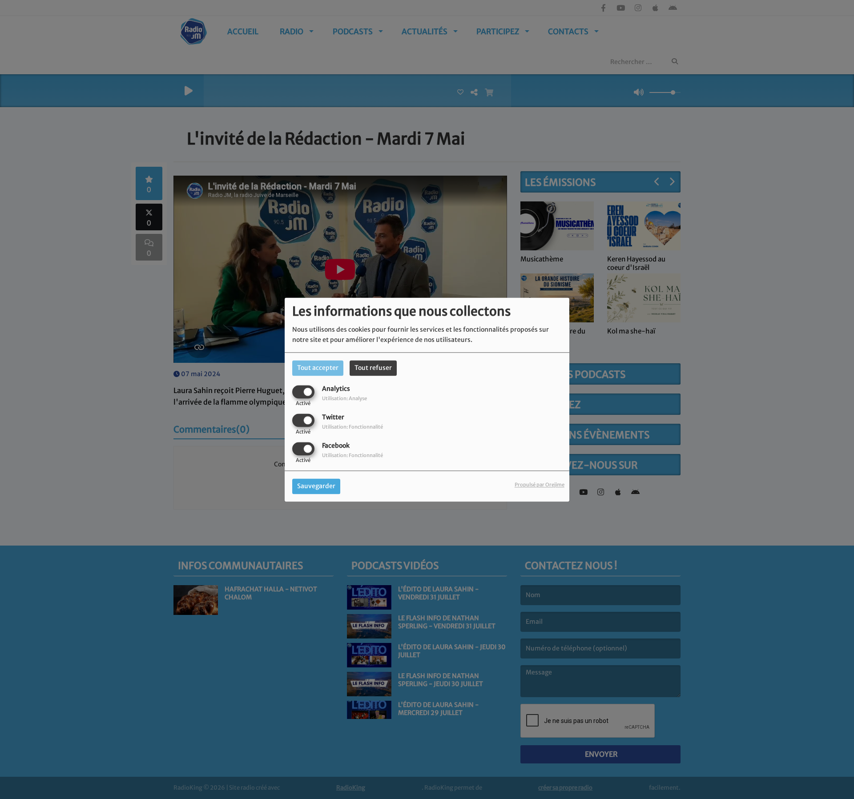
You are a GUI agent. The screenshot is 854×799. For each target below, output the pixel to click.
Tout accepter (317, 368)
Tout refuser (373, 368)
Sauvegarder (316, 486)
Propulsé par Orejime (539, 485)
